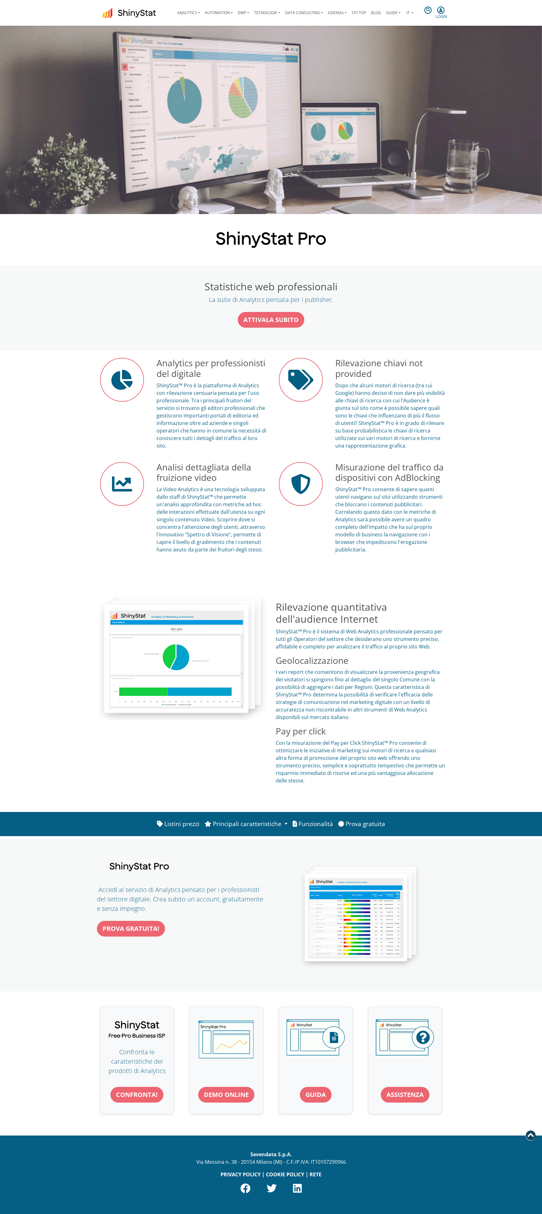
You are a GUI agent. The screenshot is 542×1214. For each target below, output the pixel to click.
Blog (376, 12)
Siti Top (359, 12)
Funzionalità (315, 823)
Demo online (226, 1094)
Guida (316, 1094)
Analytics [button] (187, 12)
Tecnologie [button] (265, 12)
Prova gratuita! (131, 928)
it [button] (408, 12)
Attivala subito (271, 319)
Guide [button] (392, 12)
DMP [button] (242, 12)
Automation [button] (217, 12)
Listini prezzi (181, 823)
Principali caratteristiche (247, 823)
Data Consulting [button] (302, 12)
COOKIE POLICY (285, 1174)
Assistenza (405, 1094)
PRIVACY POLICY (241, 1174)
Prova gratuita (364, 823)
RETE (315, 1174)
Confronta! (137, 1094)
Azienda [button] (336, 12)
